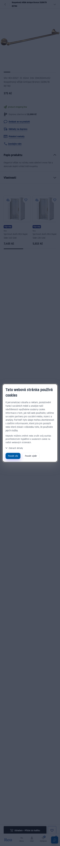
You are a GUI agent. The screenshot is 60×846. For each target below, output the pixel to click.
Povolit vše (13, 455)
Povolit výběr (31, 455)
